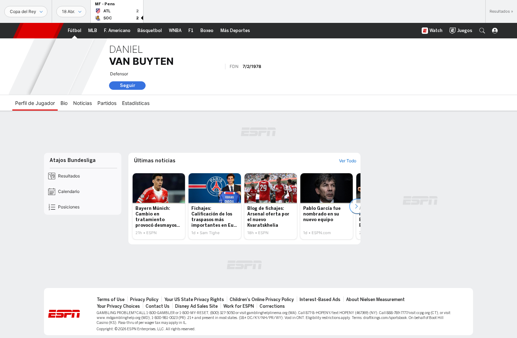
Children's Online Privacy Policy (262, 299)
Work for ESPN (238, 306)
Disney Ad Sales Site (196, 306)
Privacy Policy (144, 299)
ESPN (38, 30)
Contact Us (158, 306)
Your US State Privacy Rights (194, 299)
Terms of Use (111, 299)
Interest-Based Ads (320, 299)
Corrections (272, 306)
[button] (482, 30)
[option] (159, 206)
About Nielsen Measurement (375, 299)
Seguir (127, 85)
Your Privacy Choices (118, 306)
